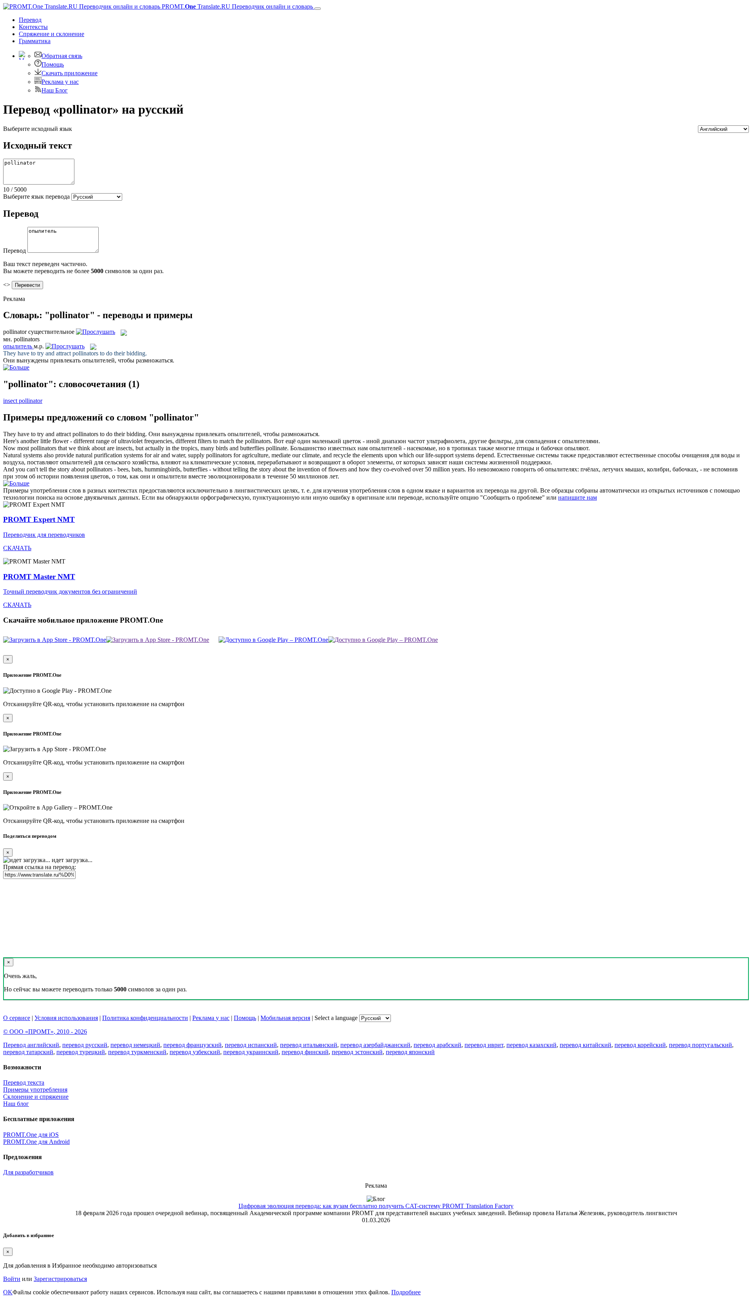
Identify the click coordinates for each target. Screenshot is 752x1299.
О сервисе (16, 1018)
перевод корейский (640, 1045)
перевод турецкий (80, 1052)
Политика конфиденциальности (145, 1018)
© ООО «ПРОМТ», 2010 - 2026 (45, 1031)
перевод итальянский (308, 1045)
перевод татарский (28, 1052)
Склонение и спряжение (36, 1096)
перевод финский (305, 1052)
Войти (11, 1278)
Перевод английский (31, 1045)
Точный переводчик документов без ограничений (70, 591)
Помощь (53, 64)
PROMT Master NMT (39, 577)
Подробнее (406, 1292)
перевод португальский (700, 1045)
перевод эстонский (357, 1052)
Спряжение (51, 34)
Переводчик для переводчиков (44, 534)
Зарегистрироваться (60, 1278)
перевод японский (410, 1052)
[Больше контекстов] (16, 367)
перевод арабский (437, 1045)
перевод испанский (251, 1045)
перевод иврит (484, 1045)
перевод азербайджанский (375, 1045)
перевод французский (192, 1045)
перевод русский (84, 1045)
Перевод (30, 19)
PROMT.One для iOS (31, 1134)
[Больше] (16, 483)
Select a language (336, 1018)
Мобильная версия (285, 1018)
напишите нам (577, 497)
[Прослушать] (95, 331)
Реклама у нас (60, 81)
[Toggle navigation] (318, 8)
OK (8, 1292)
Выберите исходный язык (37, 128)
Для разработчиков (28, 1172)
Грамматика (35, 41)
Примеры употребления (35, 1089)
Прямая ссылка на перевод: (39, 867)
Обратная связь (62, 56)
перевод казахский (531, 1045)
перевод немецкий (135, 1045)
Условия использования (66, 1018)
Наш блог (16, 1103)
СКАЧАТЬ (17, 548)
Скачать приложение (70, 73)
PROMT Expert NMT (39, 519)
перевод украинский (250, 1052)
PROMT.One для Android (36, 1141)
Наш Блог (55, 90)
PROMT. (236, 6)
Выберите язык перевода (36, 196)
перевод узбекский (195, 1052)
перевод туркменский (137, 1052)
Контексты (33, 27)
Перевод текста (23, 1082)
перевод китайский (585, 1045)
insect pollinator (22, 400)
